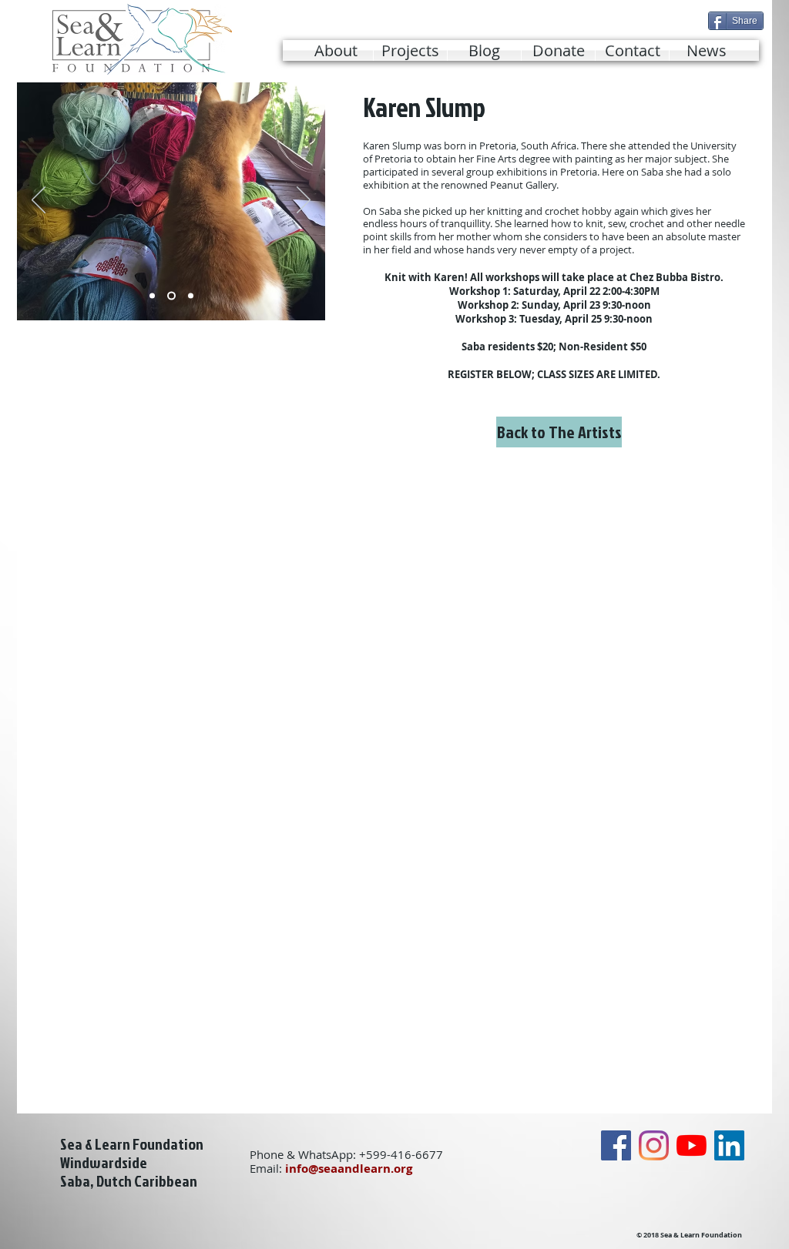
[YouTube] (692, 1145)
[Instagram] (654, 1145)
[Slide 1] (152, 296)
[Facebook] (616, 1145)
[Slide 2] (171, 296)
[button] (410, 50)
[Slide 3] (190, 296)
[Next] (304, 201)
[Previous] (38, 201)
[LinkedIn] (729, 1145)
